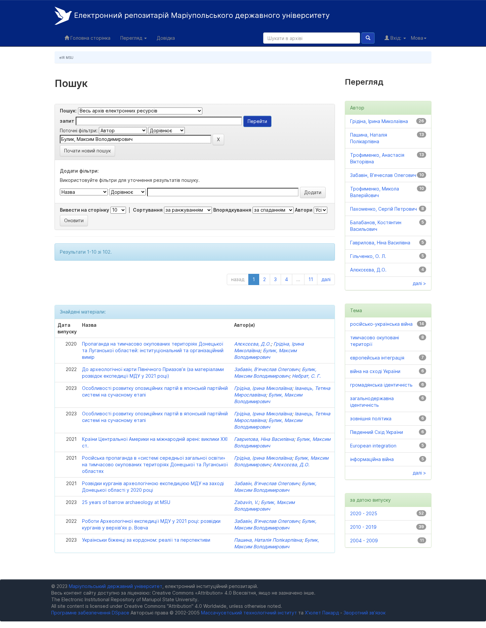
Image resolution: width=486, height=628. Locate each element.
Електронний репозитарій (201, 15)
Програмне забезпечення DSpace (90, 612)
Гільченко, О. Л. (368, 256)
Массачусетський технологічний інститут (249, 612)
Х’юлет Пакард (322, 612)
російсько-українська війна (381, 324)
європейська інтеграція (377, 357)
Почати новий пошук (87, 150)
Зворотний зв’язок (364, 612)
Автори (303, 210)
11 (310, 279)
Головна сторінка (89, 38)
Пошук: (68, 110)
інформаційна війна (372, 459)
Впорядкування (232, 210)
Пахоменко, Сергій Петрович (383, 209)
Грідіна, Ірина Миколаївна (263, 388)
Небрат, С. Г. (306, 376)
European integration (373, 445)
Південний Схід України (376, 432)
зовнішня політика (370, 418)
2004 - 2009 (364, 540)
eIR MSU (66, 58)
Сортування (148, 210)
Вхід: (396, 38)
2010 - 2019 (363, 527)
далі (326, 279)
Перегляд (131, 38)
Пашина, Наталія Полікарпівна (268, 540)
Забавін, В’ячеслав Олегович (266, 369)
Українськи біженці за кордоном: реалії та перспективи (146, 540)
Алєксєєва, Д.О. (252, 344)
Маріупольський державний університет (115, 586)
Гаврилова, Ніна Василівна (264, 439)
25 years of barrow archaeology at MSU (126, 502)
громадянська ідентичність (381, 385)
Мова (417, 38)
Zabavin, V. (246, 502)
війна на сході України (375, 371)
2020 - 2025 (363, 513)
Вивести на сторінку (84, 210)
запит (67, 121)
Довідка (166, 38)
